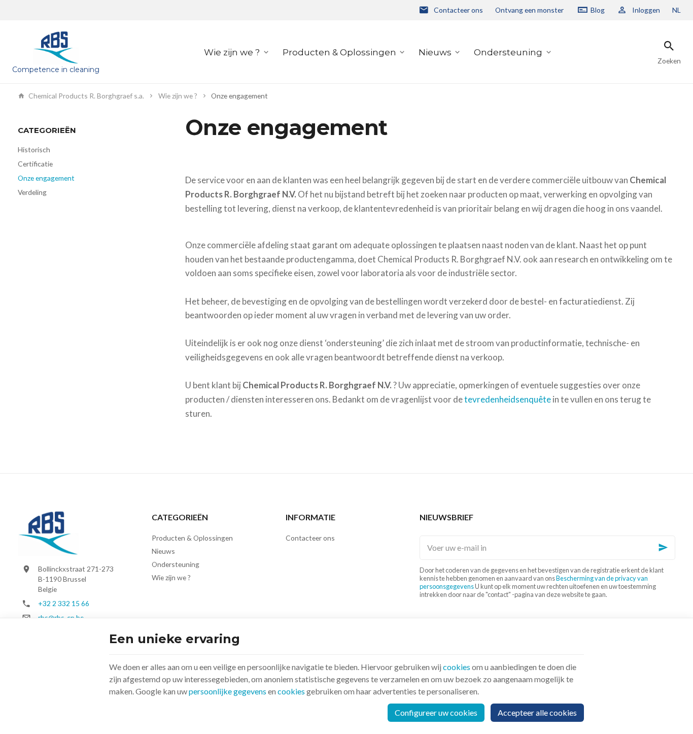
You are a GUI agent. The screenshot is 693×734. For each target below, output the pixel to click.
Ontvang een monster (529, 10)
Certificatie (35, 163)
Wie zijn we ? (232, 52)
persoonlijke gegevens (227, 691)
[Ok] (663, 548)
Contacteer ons (310, 537)
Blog (598, 10)
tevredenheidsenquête (507, 399)
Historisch (34, 149)
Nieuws (435, 52)
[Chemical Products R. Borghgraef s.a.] (48, 532)
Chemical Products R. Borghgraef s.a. (86, 96)
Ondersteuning (508, 52)
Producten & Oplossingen (339, 52)
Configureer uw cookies (436, 712)
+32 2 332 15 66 (63, 603)
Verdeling (32, 192)
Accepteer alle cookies (537, 712)
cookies (456, 667)
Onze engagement (46, 178)
